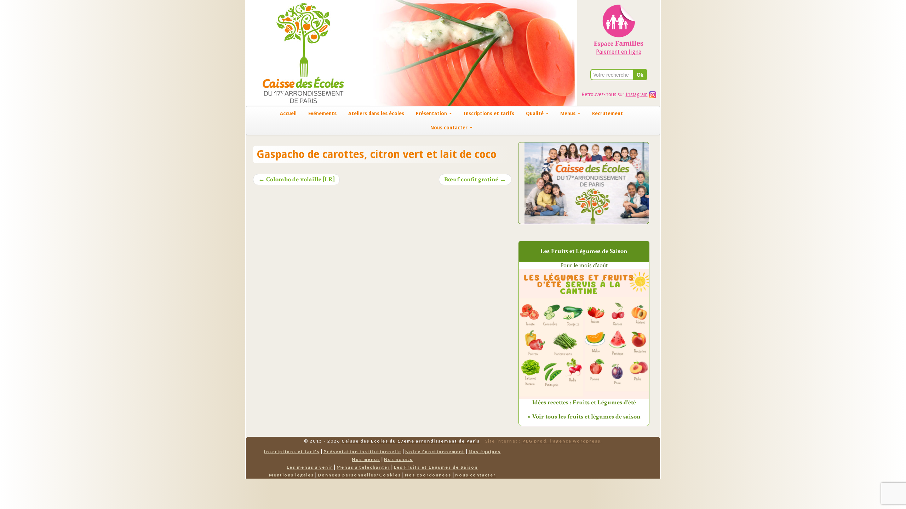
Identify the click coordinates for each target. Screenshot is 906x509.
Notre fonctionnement (435, 451)
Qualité (535, 113)
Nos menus (366, 459)
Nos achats (398, 459)
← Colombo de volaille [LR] (296, 179)
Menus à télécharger (363, 467)
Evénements (322, 113)
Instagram (637, 94)
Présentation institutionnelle (362, 451)
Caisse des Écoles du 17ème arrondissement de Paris (411, 441)
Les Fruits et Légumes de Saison (436, 467)
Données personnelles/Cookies (359, 475)
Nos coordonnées (428, 475)
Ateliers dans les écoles (376, 113)
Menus (568, 113)
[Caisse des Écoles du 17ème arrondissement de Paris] (296, 52)
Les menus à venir (310, 467)
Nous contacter (449, 127)
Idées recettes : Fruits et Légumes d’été (584, 402)
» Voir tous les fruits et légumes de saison (584, 417)
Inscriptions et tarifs (489, 113)
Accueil (288, 113)
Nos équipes (485, 451)
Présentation (432, 113)
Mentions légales (291, 475)
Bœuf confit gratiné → (475, 179)
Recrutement (607, 113)
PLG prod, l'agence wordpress (561, 441)
